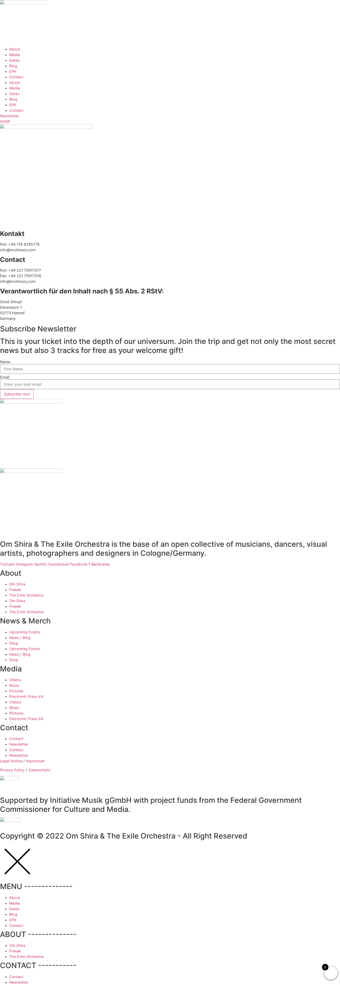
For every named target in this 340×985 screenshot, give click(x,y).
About (14, 49)
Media (14, 54)
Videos (15, 679)
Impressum (35, 761)
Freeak (15, 589)
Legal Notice (11, 761)
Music (14, 685)
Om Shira (17, 584)
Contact (16, 77)
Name (5, 362)
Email (4, 377)
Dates (14, 60)
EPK (12, 71)
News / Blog (20, 637)
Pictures (16, 691)
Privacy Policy (12, 770)
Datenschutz (39, 770)
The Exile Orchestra (26, 595)
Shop (13, 643)
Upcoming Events (24, 632)
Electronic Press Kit (26, 696)
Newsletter (18, 744)
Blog (13, 66)
